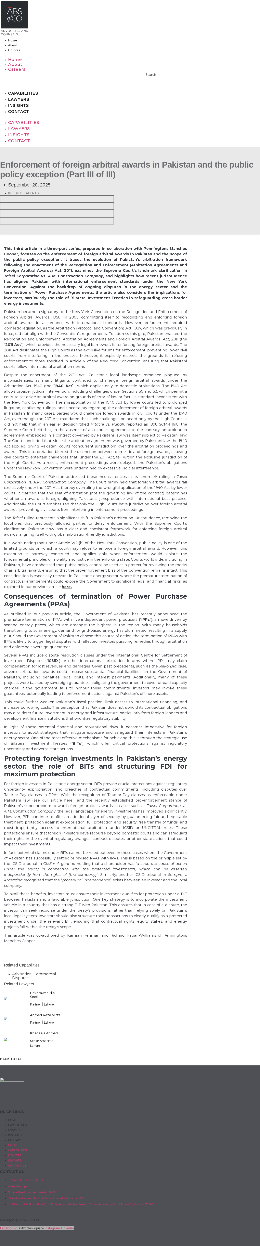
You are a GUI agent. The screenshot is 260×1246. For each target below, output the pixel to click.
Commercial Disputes (34, 976)
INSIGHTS (15, 1135)
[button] (78, 54)
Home (12, 40)
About (12, 45)
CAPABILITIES (17, 1125)
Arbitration (22, 974)
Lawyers (18, 99)
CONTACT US (17, 1140)
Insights (18, 105)
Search (150, 74)
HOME (12, 1119)
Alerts (32, 193)
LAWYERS (15, 1130)
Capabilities (23, 93)
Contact (18, 111)
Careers (14, 50)
